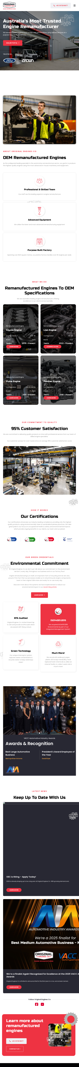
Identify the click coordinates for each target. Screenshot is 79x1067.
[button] (74, 6)
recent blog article (50, 587)
